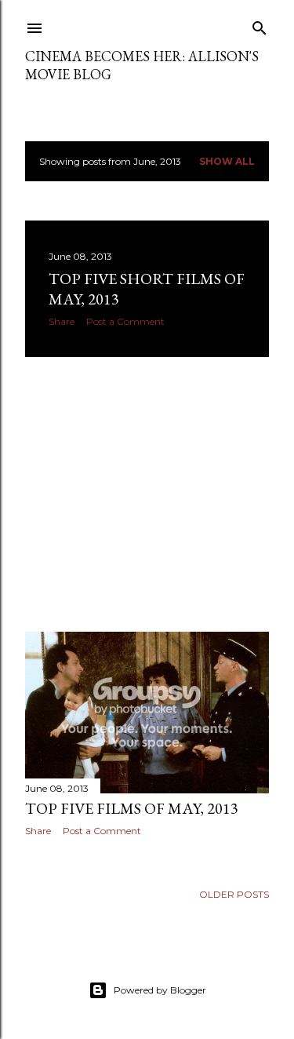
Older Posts (234, 894)
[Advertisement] (147, 494)
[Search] (259, 24)
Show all (227, 161)
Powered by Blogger (160, 990)
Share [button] (61, 321)
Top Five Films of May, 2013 (131, 808)
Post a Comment (125, 321)
